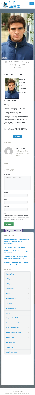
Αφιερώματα (10, 288)
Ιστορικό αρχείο (11, 308)
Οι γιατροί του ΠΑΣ (12, 318)
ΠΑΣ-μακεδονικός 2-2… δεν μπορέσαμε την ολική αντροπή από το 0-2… (16, 263)
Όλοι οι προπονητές (12, 327)
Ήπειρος (9, 303)
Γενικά (8, 293)
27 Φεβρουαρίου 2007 (18, 65)
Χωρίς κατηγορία (25, 62)
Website (7, 206)
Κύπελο (8, 313)
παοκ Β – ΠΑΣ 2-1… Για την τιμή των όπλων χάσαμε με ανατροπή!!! (15, 257)
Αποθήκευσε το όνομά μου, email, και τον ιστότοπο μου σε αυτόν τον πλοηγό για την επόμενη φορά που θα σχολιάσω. (16, 217)
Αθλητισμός (10, 279)
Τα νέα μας (9, 347)
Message (7, 174)
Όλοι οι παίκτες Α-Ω (12, 323)
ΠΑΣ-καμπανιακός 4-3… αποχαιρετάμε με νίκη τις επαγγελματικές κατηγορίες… (16, 241)
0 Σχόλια (18, 67)
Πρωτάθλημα (10, 342)
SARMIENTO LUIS (13, 74)
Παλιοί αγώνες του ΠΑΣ (13, 332)
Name (6, 192)
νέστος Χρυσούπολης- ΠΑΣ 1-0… (14, 247)
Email (6, 199)
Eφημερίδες (10, 274)
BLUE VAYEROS (13, 62)
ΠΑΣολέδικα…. (10, 337)
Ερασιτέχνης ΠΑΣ (11, 298)
